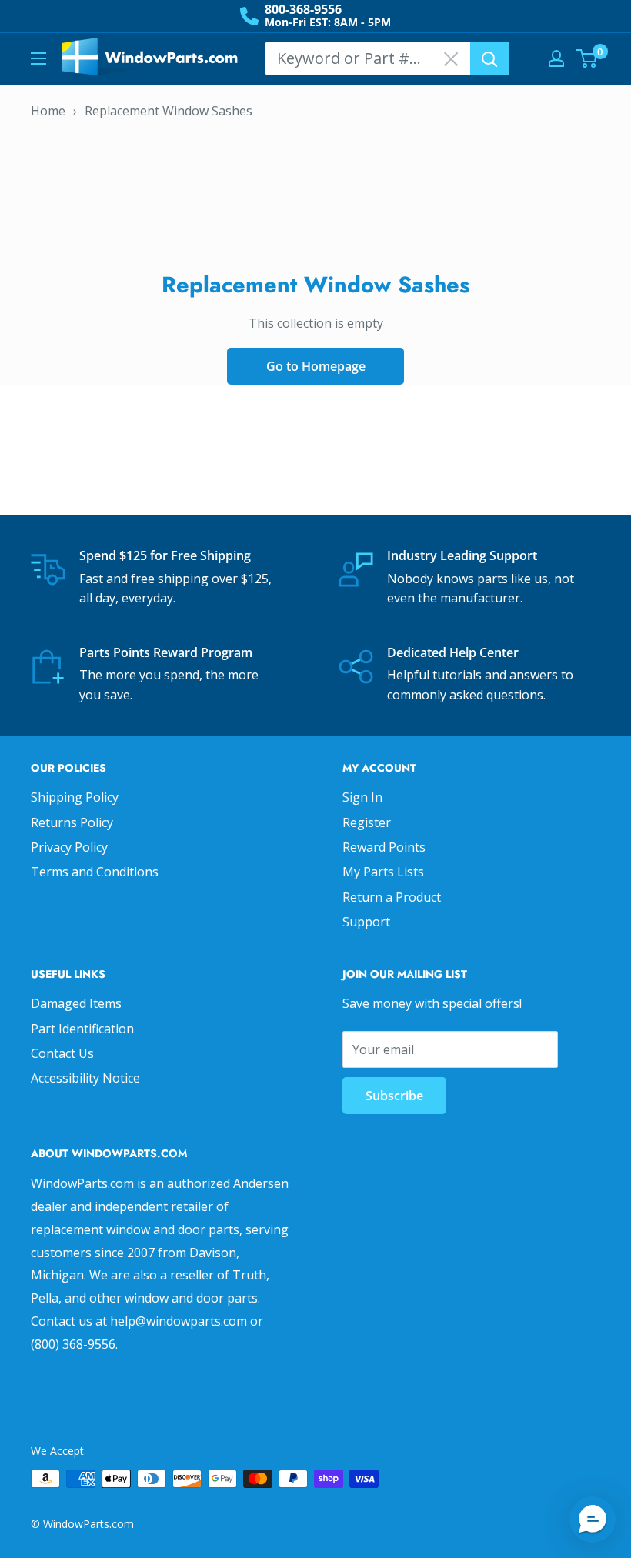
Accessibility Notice (85, 1077)
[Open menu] (38, 58)
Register (366, 822)
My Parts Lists (383, 871)
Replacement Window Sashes (168, 110)
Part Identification (82, 1028)
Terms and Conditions (95, 871)
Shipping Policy (75, 797)
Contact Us (62, 1053)
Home (48, 110)
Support (366, 921)
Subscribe (394, 1095)
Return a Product (391, 897)
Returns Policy (72, 822)
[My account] (556, 58)
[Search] (489, 58)
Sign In (362, 797)
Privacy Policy (69, 847)
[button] (592, 1519)
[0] (587, 58)
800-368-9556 (303, 9)
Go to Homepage (316, 366)
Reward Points (384, 847)
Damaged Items (76, 1003)
